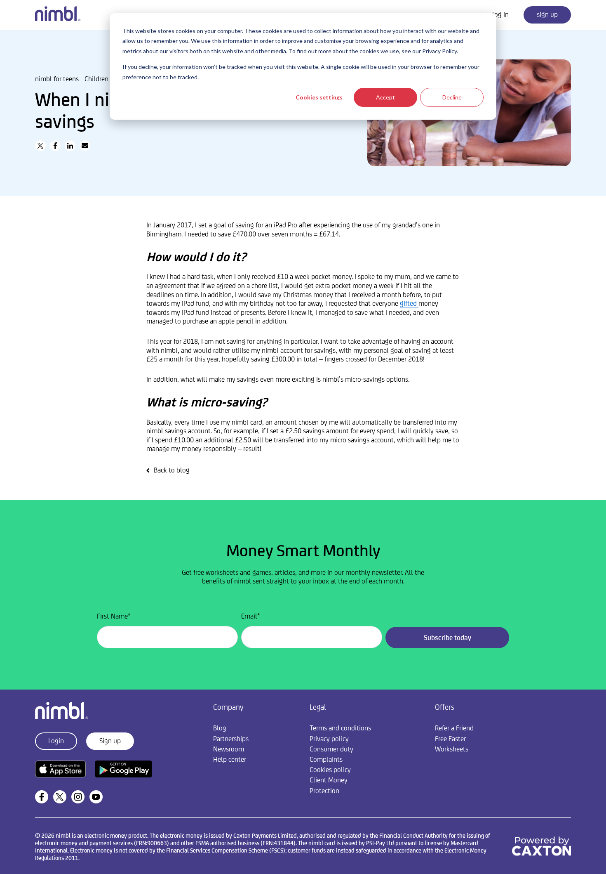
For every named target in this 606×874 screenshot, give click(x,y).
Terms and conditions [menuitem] (340, 728)
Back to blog (172, 470)
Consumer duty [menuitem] (331, 749)
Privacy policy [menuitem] (329, 739)
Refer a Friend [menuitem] (454, 728)
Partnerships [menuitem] (231, 739)
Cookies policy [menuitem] (330, 769)
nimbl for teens (57, 79)
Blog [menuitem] (219, 728)
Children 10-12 (106, 79)
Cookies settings (319, 97)
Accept (385, 97)
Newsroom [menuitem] (228, 749)
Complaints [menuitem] (326, 759)
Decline (452, 97)
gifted (409, 303)
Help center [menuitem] (229, 759)
